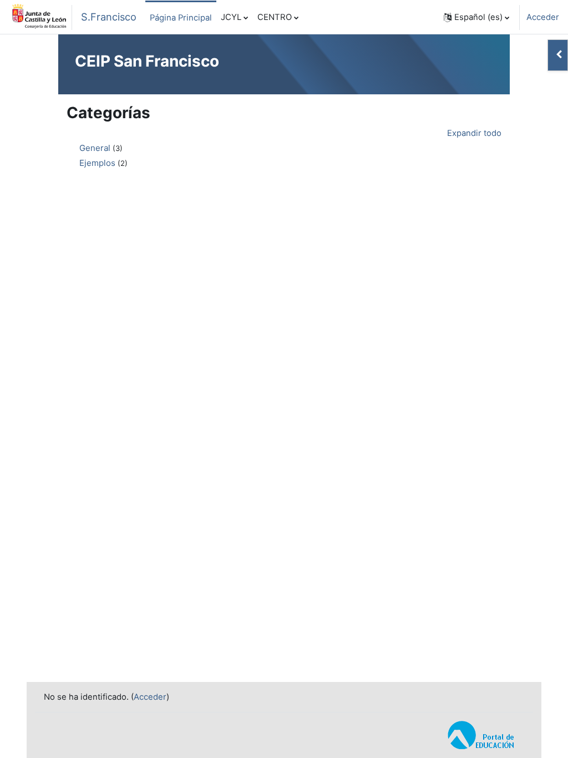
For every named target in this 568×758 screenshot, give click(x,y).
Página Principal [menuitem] (181, 18)
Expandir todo (474, 133)
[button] (476, 17)
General (94, 148)
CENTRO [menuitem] (274, 17)
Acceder (542, 17)
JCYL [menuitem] (231, 17)
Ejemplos (97, 163)
